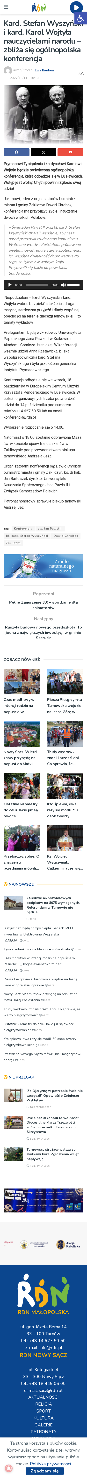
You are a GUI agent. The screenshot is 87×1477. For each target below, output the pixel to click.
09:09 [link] (25, 970)
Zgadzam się (44, 1471)
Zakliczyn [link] (13, 543)
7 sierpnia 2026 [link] (39, 1166)
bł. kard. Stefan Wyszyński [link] (27, 536)
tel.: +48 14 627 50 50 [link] (43, 1341)
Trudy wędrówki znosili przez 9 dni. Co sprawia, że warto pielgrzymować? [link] (63, 758)
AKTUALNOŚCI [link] (43, 1397)
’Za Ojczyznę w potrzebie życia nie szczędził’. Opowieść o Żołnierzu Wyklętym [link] (55, 1095)
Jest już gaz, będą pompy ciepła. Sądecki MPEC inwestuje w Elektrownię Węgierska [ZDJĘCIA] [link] (39, 934)
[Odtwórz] (9, 285)
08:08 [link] (47, 1000)
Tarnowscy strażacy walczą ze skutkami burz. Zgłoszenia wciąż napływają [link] (53, 1154)
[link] (80, 18)
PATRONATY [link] (44, 1432)
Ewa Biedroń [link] (44, 70)
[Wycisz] (63, 285)
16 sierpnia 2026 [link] (40, 1107)
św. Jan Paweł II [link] (50, 529)
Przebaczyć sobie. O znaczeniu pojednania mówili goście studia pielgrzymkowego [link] (21, 863)
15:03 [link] (21, 1060)
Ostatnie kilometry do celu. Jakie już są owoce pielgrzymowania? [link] (21, 810)
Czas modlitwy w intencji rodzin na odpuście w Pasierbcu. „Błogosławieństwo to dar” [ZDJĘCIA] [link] (21, 706)
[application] (43, 285)
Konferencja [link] (23, 529)
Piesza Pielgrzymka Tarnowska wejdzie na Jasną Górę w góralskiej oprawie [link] (64, 706)
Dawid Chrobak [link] (66, 536)
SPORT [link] (43, 1411)
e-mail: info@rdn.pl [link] (43, 1347)
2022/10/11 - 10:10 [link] (24, 78)
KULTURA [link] (44, 1418)
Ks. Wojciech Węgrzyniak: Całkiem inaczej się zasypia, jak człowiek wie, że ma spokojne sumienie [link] (64, 863)
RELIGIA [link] (43, 1404)
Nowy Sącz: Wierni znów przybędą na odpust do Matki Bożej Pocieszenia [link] (20, 758)
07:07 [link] (45, 1015)
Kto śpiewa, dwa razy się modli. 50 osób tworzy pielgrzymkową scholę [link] (62, 810)
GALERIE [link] (44, 1425)
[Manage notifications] (9, 1468)
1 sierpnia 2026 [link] (39, 1139)
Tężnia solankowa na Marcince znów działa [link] (37, 949)
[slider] (74, 284)
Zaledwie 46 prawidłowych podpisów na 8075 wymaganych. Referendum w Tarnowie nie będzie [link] (53, 905)
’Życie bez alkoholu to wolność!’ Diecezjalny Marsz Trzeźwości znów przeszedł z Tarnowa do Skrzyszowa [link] (53, 1125)
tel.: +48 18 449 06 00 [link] (43, 1383)
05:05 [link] (38, 1030)
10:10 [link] (32, 919)
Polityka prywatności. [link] (51, 1464)
